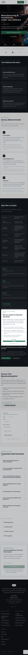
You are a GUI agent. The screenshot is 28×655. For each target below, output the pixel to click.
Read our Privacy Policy (14, 343)
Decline (14, 339)
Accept (14, 341)
